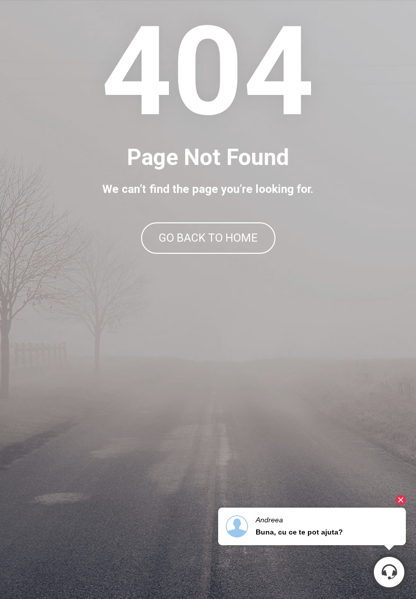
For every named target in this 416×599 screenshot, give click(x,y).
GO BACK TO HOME (208, 237)
